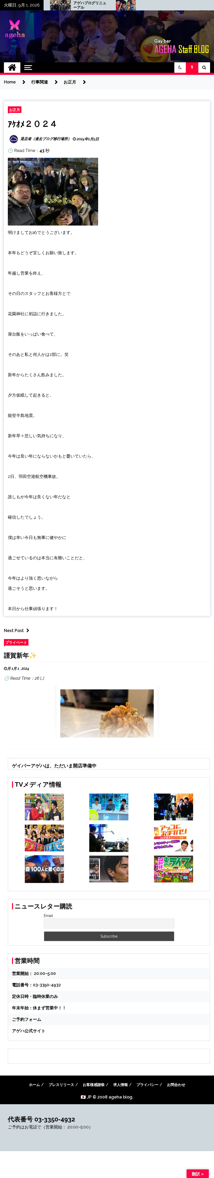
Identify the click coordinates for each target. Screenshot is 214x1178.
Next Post (14, 630)
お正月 (14, 109)
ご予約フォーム (26, 1019)
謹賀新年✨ (20, 655)
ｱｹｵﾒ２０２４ (33, 124)
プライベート (16, 642)
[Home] (12, 67)
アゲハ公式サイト (28, 1030)
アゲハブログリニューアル (70, 5)
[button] (180, 67)
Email (48, 916)
